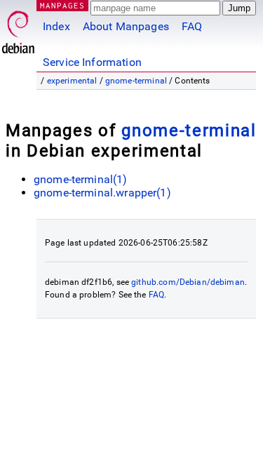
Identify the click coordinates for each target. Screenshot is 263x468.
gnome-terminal (136, 81)
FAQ (192, 26)
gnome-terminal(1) (81, 179)
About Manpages (126, 26)
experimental (72, 81)
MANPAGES (62, 5)
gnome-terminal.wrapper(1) (102, 192)
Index (56, 26)
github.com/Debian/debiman (188, 282)
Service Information (92, 62)
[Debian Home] (18, 28)
